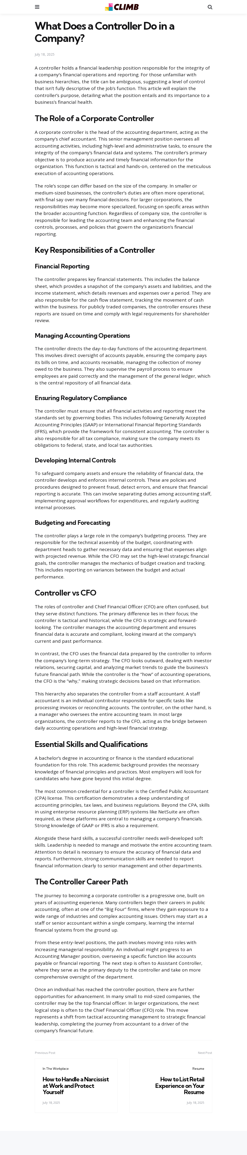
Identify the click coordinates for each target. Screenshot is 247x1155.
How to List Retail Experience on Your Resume (179, 1086)
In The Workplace (56, 1069)
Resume (198, 1069)
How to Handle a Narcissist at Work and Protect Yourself (76, 1086)
